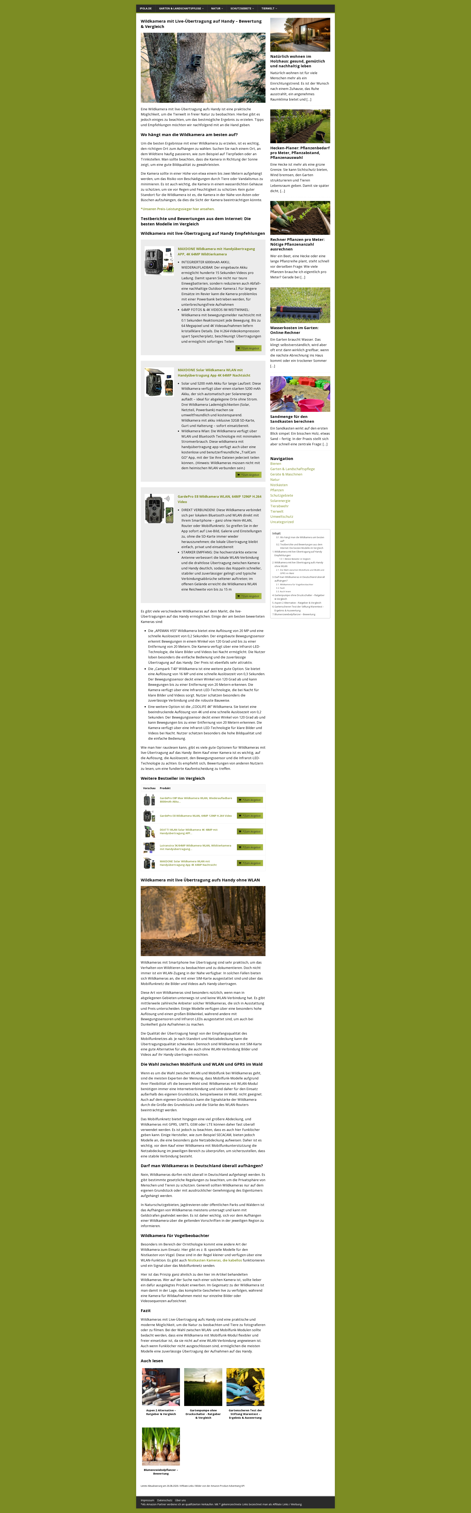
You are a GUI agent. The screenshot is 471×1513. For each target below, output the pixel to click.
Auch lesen (285, 591)
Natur (215, 8)
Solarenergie (280, 500)
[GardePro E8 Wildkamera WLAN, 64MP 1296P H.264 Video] (159, 508)
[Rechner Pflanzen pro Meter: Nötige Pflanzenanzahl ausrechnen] (300, 232)
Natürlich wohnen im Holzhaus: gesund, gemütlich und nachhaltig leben (297, 61)
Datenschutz (164, 1500)
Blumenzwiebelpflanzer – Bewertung (295, 614)
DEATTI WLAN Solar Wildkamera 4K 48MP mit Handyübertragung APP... (189, 831)
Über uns (180, 1500)
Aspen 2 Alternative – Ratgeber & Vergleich (298, 602)
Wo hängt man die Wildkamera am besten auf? (302, 539)
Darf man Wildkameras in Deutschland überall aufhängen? (300, 578)
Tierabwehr (279, 506)
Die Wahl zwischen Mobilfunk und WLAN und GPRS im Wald (302, 572)
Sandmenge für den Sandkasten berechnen (292, 419)
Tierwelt (268, 8)
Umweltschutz (281, 516)
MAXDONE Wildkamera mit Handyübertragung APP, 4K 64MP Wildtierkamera (216, 251)
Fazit (282, 588)
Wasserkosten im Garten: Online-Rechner (294, 330)
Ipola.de (146, 8)
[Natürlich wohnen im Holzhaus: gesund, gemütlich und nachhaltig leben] (300, 49)
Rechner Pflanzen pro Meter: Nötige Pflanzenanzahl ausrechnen (297, 244)
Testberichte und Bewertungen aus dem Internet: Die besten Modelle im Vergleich (301, 546)
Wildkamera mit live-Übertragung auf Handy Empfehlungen (298, 553)
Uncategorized (282, 522)
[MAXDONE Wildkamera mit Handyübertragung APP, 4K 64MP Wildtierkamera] (159, 261)
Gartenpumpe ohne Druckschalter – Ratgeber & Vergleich (300, 597)
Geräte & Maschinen (286, 474)
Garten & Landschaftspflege (180, 8)
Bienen (275, 463)
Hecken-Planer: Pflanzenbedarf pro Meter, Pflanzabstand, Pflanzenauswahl (300, 152)
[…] (309, 99)
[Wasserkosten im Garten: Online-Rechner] (300, 320)
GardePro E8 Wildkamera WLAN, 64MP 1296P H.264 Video (219, 499)
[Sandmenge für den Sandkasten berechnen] (300, 409)
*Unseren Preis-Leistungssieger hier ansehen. (178, 209)
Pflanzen (277, 490)
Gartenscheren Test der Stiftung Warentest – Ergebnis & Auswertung (299, 608)
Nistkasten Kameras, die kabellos (214, 1260)
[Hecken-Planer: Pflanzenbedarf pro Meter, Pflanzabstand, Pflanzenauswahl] (300, 141)
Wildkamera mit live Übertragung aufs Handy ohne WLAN (299, 564)
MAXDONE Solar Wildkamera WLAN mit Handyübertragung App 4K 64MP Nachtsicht (214, 372)
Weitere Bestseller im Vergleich (298, 559)
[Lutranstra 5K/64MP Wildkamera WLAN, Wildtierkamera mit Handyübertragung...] (149, 847)
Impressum (147, 1500)
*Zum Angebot (250, 348)
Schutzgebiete (241, 8)
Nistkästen (279, 485)
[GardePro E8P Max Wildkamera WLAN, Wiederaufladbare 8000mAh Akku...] (149, 800)
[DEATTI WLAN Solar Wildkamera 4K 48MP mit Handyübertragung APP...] (149, 831)
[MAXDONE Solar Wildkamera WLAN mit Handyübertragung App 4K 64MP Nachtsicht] (159, 382)
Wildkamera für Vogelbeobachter (296, 584)
